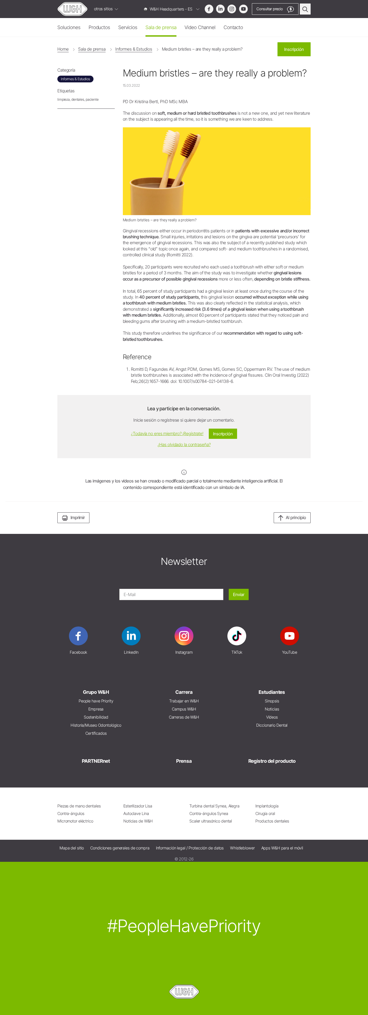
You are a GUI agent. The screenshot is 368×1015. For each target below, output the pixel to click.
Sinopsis (272, 701)
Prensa (184, 761)
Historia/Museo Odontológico (96, 725)
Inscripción (294, 49)
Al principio (296, 517)
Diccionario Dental (271, 725)
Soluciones (69, 27)
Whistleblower (242, 847)
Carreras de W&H (184, 717)
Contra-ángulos (70, 813)
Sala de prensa (160, 27)
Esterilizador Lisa (137, 805)
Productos (99, 27)
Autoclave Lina (136, 813)
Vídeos (272, 717)
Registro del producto (272, 761)
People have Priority (96, 701)
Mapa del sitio (72, 847)
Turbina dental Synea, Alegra (214, 805)
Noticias (272, 709)
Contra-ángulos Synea (208, 813)
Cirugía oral (265, 813)
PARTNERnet (96, 761)
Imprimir (78, 517)
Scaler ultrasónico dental (210, 821)
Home (63, 49)
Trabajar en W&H (184, 701)
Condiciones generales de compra (120, 847)
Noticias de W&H (138, 821)
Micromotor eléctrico (75, 821)
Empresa (95, 709)
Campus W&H (184, 709)
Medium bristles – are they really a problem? (202, 49)
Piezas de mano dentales (78, 805)
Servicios (127, 27)
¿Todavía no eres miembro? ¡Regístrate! (167, 433)
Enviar (238, 594)
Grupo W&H (96, 692)
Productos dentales (272, 821)
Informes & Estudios (133, 49)
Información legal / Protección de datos (190, 847)
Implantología (267, 805)
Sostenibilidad (96, 717)
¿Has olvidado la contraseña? (184, 444)
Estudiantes (272, 692)
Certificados (96, 733)
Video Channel (200, 27)
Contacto (233, 27)
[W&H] (72, 9)
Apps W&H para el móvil (282, 847)
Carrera (183, 692)
